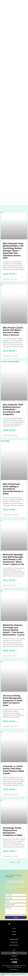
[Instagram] (12, 962)
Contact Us (14, 955)
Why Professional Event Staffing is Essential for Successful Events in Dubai (13, 489)
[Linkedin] (16, 962)
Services (14, 931)
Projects (14, 934)
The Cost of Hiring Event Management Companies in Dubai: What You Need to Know (13, 700)
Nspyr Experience (14, 945)
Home (14, 928)
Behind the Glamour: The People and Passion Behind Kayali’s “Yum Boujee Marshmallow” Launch (13, 630)
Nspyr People (14, 942)
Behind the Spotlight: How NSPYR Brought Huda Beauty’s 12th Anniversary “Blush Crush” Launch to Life (13, 559)
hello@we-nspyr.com (14, 969)
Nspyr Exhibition (14, 939)
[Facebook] (14, 962)
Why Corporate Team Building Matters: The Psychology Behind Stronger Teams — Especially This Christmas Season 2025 (13, 250)
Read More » (10, 274)
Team (14, 950)
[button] (25, 93)
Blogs (14, 953)
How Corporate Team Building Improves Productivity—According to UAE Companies (13, 409)
